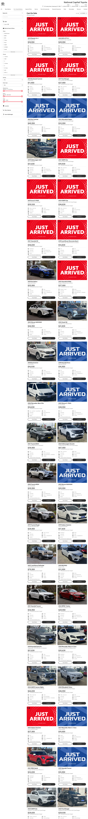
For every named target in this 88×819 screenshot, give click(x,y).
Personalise (71, 9)
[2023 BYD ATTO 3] (72, 27)
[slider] (4, 91)
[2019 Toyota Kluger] (41, 513)
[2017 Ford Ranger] (72, 67)
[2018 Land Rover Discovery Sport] (72, 229)
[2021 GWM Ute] (72, 148)
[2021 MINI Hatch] (41, 757)
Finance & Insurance (56, 9)
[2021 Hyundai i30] (41, 229)
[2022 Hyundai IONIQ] (72, 270)
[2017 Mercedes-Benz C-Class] (72, 716)
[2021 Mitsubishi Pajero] (72, 108)
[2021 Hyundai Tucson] (41, 594)
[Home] (1, 9)
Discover (79, 9)
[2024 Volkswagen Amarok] (72, 432)
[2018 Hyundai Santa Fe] (41, 635)
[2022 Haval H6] (72, 311)
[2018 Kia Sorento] (41, 351)
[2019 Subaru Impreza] (72, 513)
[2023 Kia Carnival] (41, 108)
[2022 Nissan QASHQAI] (41, 311)
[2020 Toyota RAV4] (41, 473)
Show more (13, 51)
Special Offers (28, 9)
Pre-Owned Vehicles (18, 9)
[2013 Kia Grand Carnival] (41, 67)
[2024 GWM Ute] (72, 189)
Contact (85, 9)
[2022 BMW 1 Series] (72, 594)
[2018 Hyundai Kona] (72, 351)
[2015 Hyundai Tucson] (72, 757)
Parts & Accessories (45, 9)
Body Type (5, 82)
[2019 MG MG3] (72, 554)
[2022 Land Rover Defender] (41, 554)
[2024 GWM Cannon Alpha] (41, 676)
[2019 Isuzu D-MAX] (41, 189)
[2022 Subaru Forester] (41, 716)
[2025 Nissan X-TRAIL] (72, 392)
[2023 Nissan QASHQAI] (72, 473)
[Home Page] (3, 3)
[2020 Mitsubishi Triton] (72, 676)
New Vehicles (8, 9)
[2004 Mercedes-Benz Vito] (41, 392)
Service (36, 9)
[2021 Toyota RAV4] (41, 432)
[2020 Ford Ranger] (72, 797)
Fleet (65, 9)
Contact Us (48, 54)
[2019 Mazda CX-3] (41, 27)
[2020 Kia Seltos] (41, 270)
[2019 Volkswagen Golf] (41, 148)
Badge (4, 77)
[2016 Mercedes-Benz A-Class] (72, 635)
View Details (34, 54)
